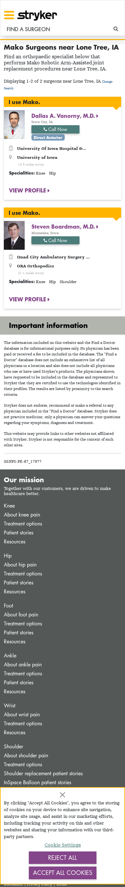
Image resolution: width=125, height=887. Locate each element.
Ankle (10, 655)
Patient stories (18, 532)
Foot (8, 605)
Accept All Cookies (62, 872)
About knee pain (22, 514)
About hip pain (20, 564)
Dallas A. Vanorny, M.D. (63, 115)
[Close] (62, 795)
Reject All (62, 857)
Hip (8, 555)
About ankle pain (23, 664)
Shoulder (13, 746)
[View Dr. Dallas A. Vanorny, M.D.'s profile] (14, 124)
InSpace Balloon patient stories (37, 782)
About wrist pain (22, 714)
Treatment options (23, 523)
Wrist (9, 705)
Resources (14, 541)
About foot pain (21, 614)
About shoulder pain (26, 755)
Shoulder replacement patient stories (43, 773)
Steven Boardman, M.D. (63, 226)
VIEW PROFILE (28, 190)
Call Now (57, 129)
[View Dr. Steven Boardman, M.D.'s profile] (14, 235)
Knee (9, 505)
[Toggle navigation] (9, 15)
